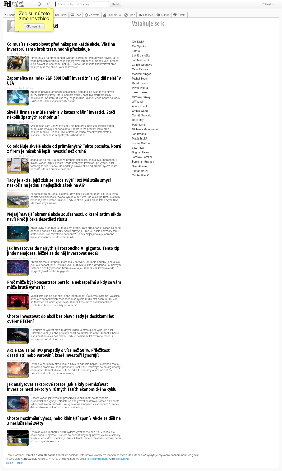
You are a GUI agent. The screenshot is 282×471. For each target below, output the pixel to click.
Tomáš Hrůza (140, 171)
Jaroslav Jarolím (142, 157)
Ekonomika (114, 15)
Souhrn (13, 15)
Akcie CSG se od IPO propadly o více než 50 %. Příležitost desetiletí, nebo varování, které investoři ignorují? (58, 352)
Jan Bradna (139, 134)
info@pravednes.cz (97, 458)
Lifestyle (148, 15)
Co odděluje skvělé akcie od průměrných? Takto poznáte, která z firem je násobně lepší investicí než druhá (64, 148)
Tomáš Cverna (141, 143)
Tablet (20, 462)
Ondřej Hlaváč (140, 175)
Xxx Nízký (138, 41)
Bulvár (63, 15)
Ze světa (94, 15)
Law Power (138, 148)
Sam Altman (139, 166)
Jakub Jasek (139, 92)
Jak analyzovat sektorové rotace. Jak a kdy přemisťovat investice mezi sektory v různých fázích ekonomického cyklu (61, 386)
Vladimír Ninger (141, 74)
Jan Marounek (140, 60)
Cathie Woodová (142, 64)
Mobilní (10, 462)
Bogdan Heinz (140, 152)
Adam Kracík (140, 106)
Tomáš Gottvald (141, 115)
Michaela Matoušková (145, 129)
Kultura (165, 15)
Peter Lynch (139, 124)
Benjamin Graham (143, 161)
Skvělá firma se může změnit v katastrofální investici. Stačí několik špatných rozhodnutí (61, 114)
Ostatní (181, 15)
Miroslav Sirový (141, 97)
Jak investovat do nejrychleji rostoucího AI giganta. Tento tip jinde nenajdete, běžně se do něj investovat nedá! (63, 250)
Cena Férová (140, 69)
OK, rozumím (34, 26)
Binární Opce (22, 54)
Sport (132, 15)
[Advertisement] (203, 205)
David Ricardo (140, 83)
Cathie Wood (140, 111)
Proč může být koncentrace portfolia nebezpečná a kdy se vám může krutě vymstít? (64, 284)
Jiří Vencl (137, 101)
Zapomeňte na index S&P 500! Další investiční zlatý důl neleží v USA (64, 80)
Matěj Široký (139, 138)
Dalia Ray (138, 120)
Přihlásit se (268, 4)
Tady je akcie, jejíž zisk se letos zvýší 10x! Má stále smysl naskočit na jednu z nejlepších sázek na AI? (59, 182)
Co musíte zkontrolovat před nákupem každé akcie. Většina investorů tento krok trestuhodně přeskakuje (61, 46)
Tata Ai (136, 51)
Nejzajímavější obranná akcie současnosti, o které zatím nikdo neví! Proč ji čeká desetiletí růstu (64, 216)
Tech (78, 15)
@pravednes (122, 458)
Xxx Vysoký (139, 46)
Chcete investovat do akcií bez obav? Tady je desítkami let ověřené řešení (60, 318)
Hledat (115, 4)
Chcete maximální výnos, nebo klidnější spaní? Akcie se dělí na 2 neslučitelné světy (64, 420)
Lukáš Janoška (141, 55)
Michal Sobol (140, 78)
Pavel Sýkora (140, 88)
